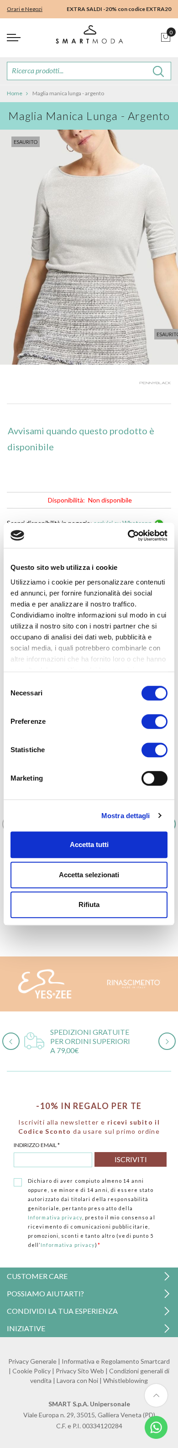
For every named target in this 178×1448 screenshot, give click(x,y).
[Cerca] (158, 71)
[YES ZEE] (44, 983)
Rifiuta (89, 904)
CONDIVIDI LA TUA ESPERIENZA (62, 1310)
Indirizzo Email (37, 1145)
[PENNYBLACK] (155, 385)
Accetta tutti (89, 844)
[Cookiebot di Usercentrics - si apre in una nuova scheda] (128, 535)
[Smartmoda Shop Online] (89, 37)
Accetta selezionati (89, 875)
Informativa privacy (55, 1217)
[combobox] (89, 71)
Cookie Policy (31, 1371)
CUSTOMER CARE (37, 1276)
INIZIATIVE (26, 1328)
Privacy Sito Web (80, 1371)
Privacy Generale (32, 1361)
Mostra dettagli (125, 816)
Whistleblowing (125, 1380)
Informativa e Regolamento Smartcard (116, 1361)
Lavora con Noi (77, 1380)
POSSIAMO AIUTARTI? (45, 1293)
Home (14, 93)
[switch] (154, 721)
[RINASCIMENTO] (133, 983)
